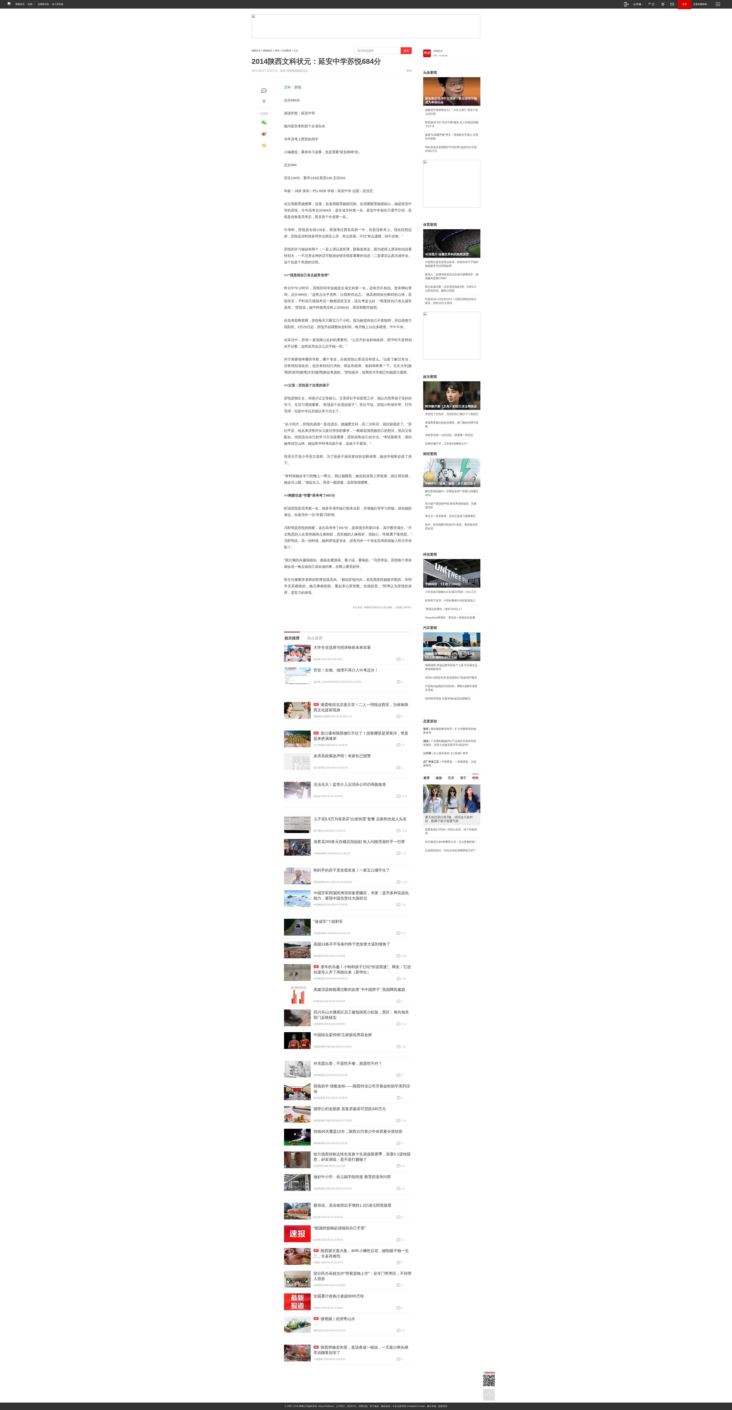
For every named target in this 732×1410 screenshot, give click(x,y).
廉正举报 (431, 1406)
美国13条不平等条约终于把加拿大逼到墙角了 (352, 944)
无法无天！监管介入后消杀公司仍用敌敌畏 (350, 784)
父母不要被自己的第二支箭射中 (443, 841)
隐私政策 (385, 1406)
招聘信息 (363, 1406)
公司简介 (340, 1406)
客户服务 (374, 1406)
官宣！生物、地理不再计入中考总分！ (346, 670)
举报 (409, 70)
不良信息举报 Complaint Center (408, 1406)
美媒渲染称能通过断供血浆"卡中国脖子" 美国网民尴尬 (359, 989)
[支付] (663, 4)
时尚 (475, 778)
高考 (277, 50)
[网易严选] (652, 4)
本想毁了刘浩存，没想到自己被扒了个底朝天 (451, 414)
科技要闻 (430, 554)
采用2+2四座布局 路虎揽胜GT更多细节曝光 (451, 677)
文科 (287, 87)
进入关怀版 (57, 4)
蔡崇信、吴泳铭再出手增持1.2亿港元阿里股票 (352, 1205)
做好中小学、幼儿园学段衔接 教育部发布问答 (352, 1177)
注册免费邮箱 (700, 4)
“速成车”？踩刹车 (328, 921)
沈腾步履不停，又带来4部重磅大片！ (447, 443)
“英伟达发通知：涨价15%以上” (443, 608)
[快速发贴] (264, 91)
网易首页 (20, 4)
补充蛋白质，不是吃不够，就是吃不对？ (348, 1063)
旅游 (439, 778)
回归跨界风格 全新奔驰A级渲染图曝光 (447, 698)
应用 (30, 4)
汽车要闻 (430, 628)
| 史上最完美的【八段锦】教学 (445, 753)
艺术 (451, 778)
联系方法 (351, 1406)
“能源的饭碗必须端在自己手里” (340, 1228)
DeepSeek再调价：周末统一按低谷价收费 (450, 617)
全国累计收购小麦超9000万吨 (339, 1296)
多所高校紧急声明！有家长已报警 (342, 756)
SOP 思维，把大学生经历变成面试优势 (448, 850)
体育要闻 (430, 225)
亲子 (463, 778)
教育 (427, 778)
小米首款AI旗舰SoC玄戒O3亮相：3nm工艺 (450, 591)
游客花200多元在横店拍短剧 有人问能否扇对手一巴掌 (359, 842)
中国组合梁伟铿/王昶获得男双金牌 (343, 1035)
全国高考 (286, 50)
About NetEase (326, 1406)
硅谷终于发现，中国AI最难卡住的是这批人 (450, 600)
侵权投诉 (442, 1406)
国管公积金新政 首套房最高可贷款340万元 (350, 1109)
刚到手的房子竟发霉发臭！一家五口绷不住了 (352, 870)
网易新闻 (438, 51)
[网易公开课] (638, 4)
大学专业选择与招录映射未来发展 (342, 647)
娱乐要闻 (430, 377)
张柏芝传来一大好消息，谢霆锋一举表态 (449, 435)
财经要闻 (430, 454)
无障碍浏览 (43, 4)
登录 (684, 4)
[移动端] (626, 4)
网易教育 (267, 50)
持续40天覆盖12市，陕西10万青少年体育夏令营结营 (358, 1131)
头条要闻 (430, 73)
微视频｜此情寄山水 (338, 1319)
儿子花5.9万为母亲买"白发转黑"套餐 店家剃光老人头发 (360, 819)
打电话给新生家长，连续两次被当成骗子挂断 (451, 858)
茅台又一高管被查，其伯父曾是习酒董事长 (450, 516)
